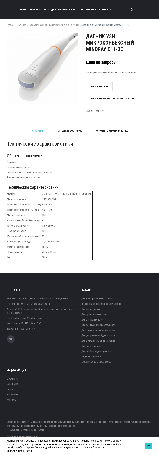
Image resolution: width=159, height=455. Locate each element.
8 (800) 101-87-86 (26, 328)
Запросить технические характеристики (113, 98)
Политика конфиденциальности (22, 436)
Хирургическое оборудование (96, 361)
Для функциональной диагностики (98, 340)
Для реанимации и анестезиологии (98, 324)
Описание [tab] (37, 130)
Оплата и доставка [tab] (69, 130)
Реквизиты (12, 394)
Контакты (105, 9)
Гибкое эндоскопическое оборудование (101, 303)
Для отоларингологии (92, 319)
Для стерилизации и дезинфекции (98, 330)
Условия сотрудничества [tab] (112, 130)
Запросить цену (99, 86)
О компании (88, 9)
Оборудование (29, 9)
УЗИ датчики (72, 24)
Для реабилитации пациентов (96, 351)
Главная (10, 24)
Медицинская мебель (92, 356)
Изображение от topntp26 (20, 429)
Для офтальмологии (91, 346)
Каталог (22, 24)
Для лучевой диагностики (94, 314)
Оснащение (12, 383)
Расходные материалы (58, 9)
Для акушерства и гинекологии (97, 298)
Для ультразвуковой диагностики (46, 24)
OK (148, 445)
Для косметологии (90, 309)
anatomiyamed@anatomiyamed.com (30, 318)
